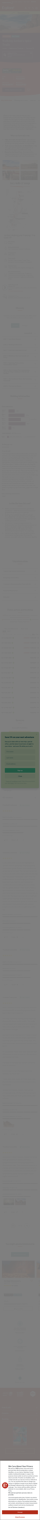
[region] (20, 1490)
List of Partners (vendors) (16, 1507)
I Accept (20, 1512)
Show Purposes (20, 1517)
